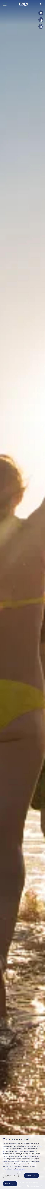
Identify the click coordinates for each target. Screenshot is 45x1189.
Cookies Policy (20, 1168)
